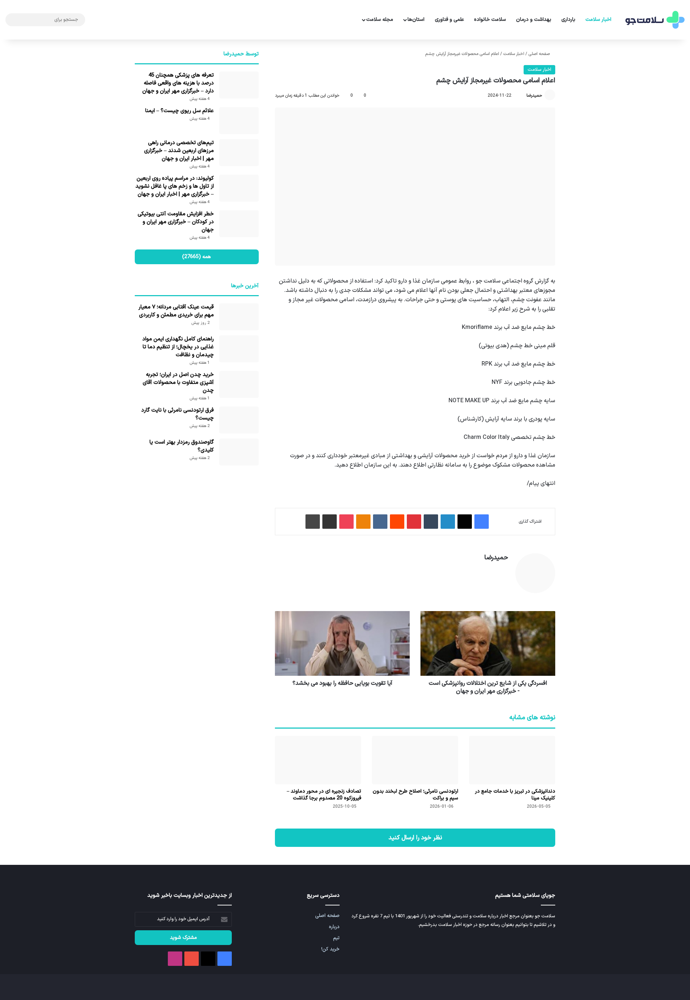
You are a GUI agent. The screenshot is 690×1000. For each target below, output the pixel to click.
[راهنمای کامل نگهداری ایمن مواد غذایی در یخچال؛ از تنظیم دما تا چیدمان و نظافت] (239, 348)
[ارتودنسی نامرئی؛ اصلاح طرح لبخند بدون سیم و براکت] (415, 760)
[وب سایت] (504, 570)
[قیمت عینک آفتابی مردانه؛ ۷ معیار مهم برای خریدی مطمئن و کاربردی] (239, 316)
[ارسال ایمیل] (523, 95)
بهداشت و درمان (533, 19)
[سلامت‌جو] (654, 20)
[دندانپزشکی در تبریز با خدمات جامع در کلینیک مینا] (512, 760)
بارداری (568, 19)
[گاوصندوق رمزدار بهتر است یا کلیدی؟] (239, 452)
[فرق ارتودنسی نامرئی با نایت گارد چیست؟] (239, 420)
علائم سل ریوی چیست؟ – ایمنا (179, 111)
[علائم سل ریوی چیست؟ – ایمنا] (239, 120)
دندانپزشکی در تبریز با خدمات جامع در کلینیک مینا (515, 795)
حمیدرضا (534, 95)
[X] (464, 521)
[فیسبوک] (481, 521)
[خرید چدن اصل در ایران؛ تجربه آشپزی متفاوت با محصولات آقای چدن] (239, 384)
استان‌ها (416, 19)
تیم (336, 938)
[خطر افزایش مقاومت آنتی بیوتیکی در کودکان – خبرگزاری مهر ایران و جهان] (239, 223)
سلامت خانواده (490, 19)
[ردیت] (397, 521)
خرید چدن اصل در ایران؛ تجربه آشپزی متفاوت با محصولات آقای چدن (178, 383)
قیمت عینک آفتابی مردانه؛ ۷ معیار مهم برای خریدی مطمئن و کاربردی (176, 311)
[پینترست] (414, 521)
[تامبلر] (431, 521)
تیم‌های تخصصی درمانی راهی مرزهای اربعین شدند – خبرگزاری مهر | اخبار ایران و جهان (179, 151)
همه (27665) (196, 257)
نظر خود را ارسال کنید (415, 837)
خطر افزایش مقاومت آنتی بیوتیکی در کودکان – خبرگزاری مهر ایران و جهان (176, 222)
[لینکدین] (448, 521)
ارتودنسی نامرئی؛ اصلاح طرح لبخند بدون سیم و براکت (415, 795)
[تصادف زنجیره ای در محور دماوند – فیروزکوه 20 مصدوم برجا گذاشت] (318, 760)
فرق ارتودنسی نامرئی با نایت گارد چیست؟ (177, 414)
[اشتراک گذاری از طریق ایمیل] (329, 521)
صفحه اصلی (539, 54)
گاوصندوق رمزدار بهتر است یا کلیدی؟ (182, 446)
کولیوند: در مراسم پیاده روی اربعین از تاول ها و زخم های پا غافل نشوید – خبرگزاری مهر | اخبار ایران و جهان (174, 186)
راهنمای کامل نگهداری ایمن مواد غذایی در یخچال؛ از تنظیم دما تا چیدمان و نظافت (178, 347)
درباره (334, 927)
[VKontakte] (380, 521)
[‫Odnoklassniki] (363, 521)
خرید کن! (330, 949)
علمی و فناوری (449, 19)
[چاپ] (312, 521)
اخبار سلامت (598, 19)
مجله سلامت (379, 19)
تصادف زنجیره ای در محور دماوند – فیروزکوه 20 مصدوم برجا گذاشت (324, 795)
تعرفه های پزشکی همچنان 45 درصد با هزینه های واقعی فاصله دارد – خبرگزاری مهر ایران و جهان (178, 83)
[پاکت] (346, 521)
